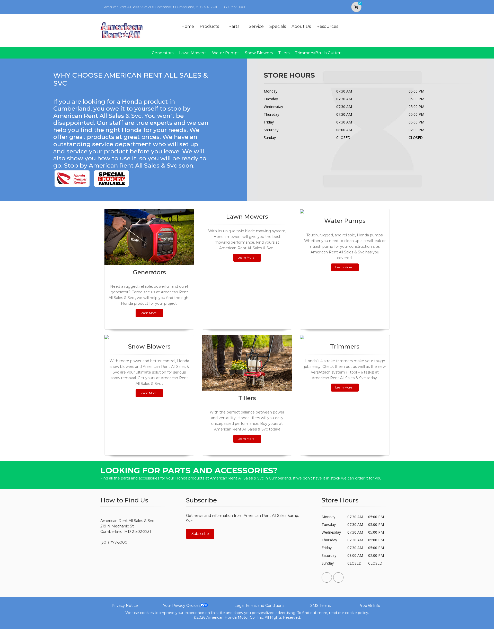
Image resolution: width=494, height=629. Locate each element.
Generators (162, 52)
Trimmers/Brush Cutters (318, 52)
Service (256, 26)
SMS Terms (320, 605)
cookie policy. (357, 612)
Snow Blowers (259, 52)
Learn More (148, 313)
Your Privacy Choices (181, 605)
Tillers (283, 52)
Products (209, 26)
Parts (233, 26)
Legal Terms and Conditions (259, 605)
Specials (277, 26)
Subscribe (200, 533)
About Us (301, 26)
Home (187, 26)
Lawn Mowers (192, 52)
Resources (327, 26)
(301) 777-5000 (234, 7)
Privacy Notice (125, 605)
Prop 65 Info (369, 605)
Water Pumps (225, 52)
